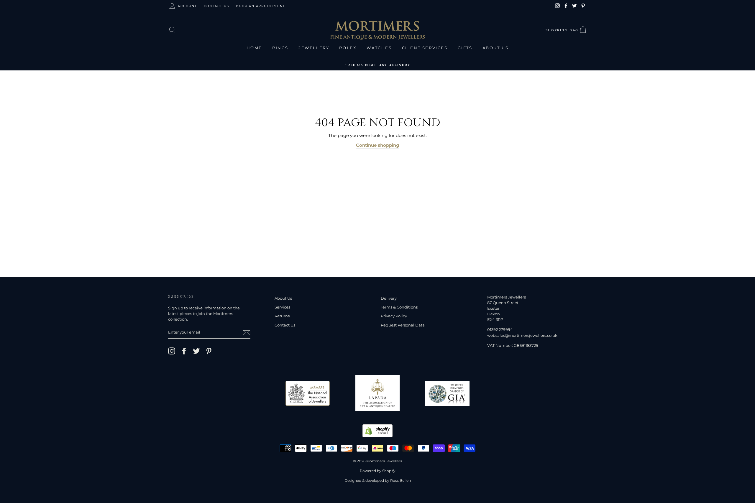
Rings (280, 47)
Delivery (389, 298)
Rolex (348, 47)
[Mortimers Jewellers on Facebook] (184, 350)
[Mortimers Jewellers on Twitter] (196, 350)
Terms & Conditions (399, 307)
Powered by (377, 471)
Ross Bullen (400, 480)
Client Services (425, 47)
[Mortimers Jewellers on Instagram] (171, 350)
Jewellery (313, 47)
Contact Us (216, 6)
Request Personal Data (403, 325)
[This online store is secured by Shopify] (377, 435)
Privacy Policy (394, 316)
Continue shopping (377, 145)
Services (282, 307)
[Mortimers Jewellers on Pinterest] (208, 350)
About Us (495, 47)
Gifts (465, 47)
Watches (379, 47)
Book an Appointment (260, 6)
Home (254, 47)
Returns (282, 316)
